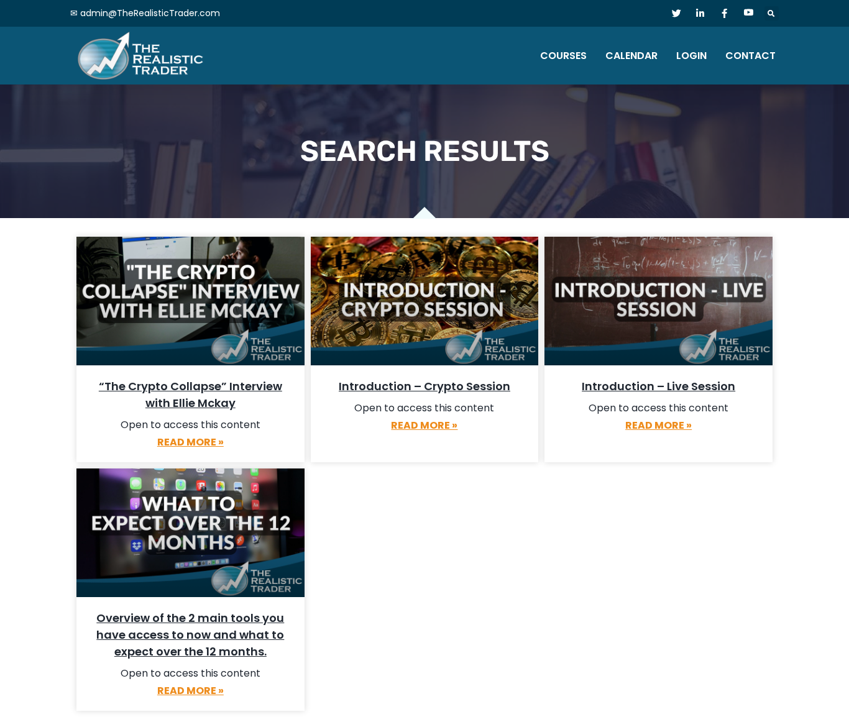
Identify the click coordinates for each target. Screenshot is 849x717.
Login (691, 55)
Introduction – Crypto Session (424, 386)
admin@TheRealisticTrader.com (150, 13)
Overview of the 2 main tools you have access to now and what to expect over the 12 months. (190, 634)
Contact (750, 55)
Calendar (631, 55)
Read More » (190, 442)
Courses (563, 55)
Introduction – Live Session (658, 386)
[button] (771, 13)
